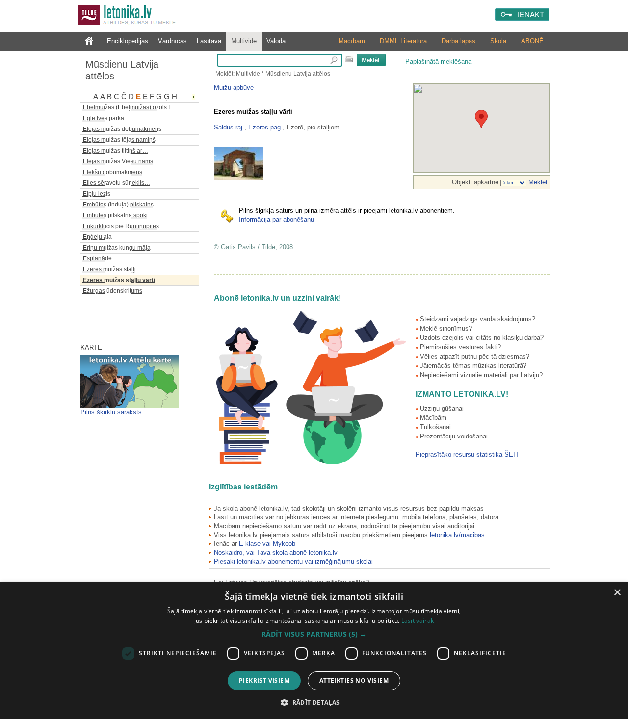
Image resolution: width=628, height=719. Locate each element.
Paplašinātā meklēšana (438, 61)
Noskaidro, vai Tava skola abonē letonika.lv (276, 552)
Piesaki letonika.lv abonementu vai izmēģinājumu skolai (293, 561)
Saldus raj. (229, 127)
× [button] (617, 592)
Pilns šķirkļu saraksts (111, 412)
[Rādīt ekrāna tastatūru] (348, 59)
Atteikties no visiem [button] (354, 680)
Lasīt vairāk (417, 620)
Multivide (244, 41)
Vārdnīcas (172, 41)
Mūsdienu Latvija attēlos (121, 70)
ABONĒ (532, 41)
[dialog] (314, 650)
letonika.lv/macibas (457, 535)
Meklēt (537, 182)
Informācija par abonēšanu (276, 219)
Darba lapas (458, 41)
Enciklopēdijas (127, 41)
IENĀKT (531, 14)
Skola (498, 41)
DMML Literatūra (403, 41)
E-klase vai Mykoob (267, 543)
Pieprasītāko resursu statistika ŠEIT (467, 454)
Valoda (276, 41)
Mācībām (352, 41)
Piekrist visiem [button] (264, 680)
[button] (314, 634)
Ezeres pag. (265, 127)
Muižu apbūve (234, 87)
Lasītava (209, 41)
